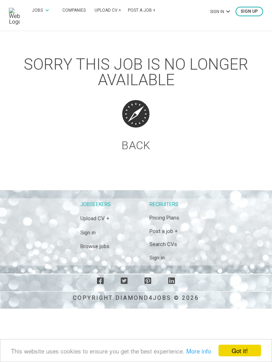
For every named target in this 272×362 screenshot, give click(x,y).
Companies (74, 10)
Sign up (249, 11)
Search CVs (163, 244)
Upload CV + (108, 10)
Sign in (88, 232)
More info (198, 350)
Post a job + (141, 10)
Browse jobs (94, 246)
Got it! (240, 350)
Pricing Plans (164, 218)
